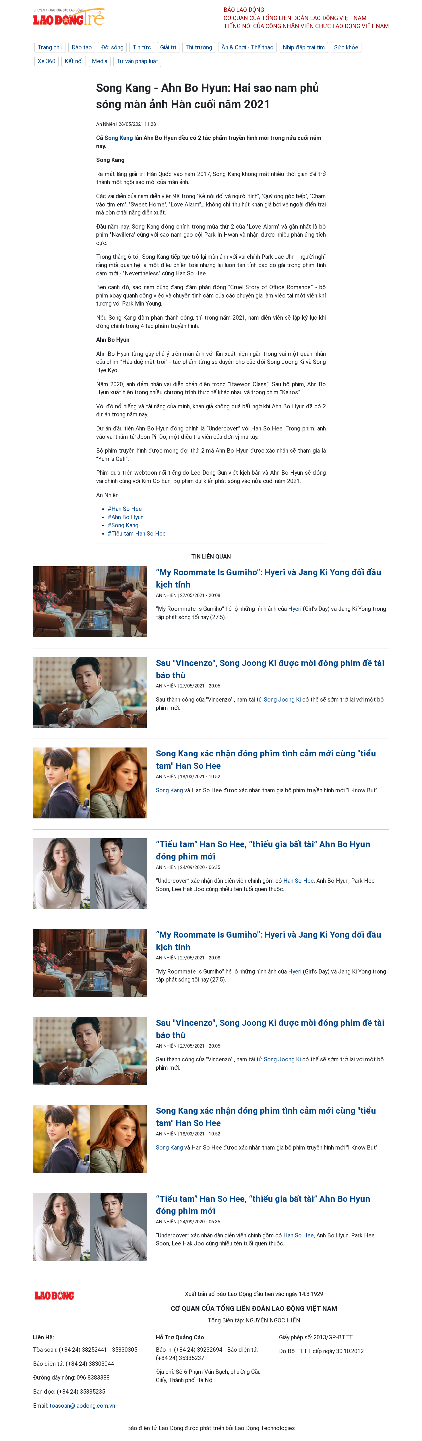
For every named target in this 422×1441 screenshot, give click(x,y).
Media (99, 61)
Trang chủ (50, 47)
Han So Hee (298, 880)
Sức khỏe (346, 47)
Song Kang (118, 137)
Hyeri (294, 608)
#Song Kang (123, 525)
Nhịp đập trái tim (304, 47)
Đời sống (112, 47)
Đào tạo (81, 47)
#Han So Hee (125, 508)
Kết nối (74, 61)
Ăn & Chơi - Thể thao (247, 47)
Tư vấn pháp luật (137, 61)
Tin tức (142, 47)
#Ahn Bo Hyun (126, 517)
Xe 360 (46, 61)
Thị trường (198, 47)
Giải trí (168, 47)
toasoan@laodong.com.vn (82, 1405)
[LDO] (90, 603)
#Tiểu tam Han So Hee (137, 533)
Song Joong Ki (282, 699)
